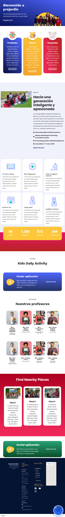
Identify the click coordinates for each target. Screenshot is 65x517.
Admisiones (38, 468)
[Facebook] (35, 488)
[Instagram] (35, 491)
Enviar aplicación (27, 276)
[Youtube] (39, 488)
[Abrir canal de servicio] (58, 510)
